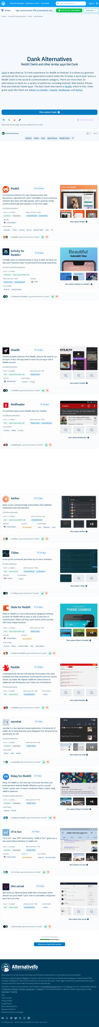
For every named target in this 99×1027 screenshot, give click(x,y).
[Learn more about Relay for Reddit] (6, 776)
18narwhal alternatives (10, 738)
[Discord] (2, 1018)
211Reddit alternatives (10, 208)
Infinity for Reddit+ (39, 89)
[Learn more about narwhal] (6, 722)
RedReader (65, 89)
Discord (69, 986)
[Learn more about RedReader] (6, 405)
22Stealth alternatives (10, 367)
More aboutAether (77, 531)
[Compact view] (90, 133)
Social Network (32, 216)
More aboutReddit (77, 222)
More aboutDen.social (77, 919)
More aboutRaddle (77, 700)
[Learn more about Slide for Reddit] (6, 608)
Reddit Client (8, 282)
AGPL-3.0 (25, 275)
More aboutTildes (78, 586)
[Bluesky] (15, 1018)
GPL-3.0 (21, 374)
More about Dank (48, 112)
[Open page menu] (97, 3)
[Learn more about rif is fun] (6, 832)
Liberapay (5, 992)
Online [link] (36, 138)
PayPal (14, 992)
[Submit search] (58, 3)
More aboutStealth (77, 383)
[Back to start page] (4, 3)
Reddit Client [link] (64, 138)
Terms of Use (6, 998)
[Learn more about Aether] (6, 499)
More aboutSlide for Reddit (78, 640)
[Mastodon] (11, 1018)
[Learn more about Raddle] (6, 668)
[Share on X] (9, 120)
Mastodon (7, 989)
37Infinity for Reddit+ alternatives (14, 267)
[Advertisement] (49, 35)
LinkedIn (40, 989)
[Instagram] (24, 1018)
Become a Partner (8, 1009)
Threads (22, 989)
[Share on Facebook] (4, 120)
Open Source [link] (52, 138)
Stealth (53, 89)
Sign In (91, 3)
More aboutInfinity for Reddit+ (77, 284)
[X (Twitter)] (7, 1018)
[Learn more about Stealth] (6, 350)
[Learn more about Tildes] (6, 553)
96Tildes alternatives (10, 564)
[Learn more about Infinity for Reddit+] (6, 251)
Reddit (68, 86)
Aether (79, 89)
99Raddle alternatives (10, 687)
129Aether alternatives (10, 512)
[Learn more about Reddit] (6, 189)
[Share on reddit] (14, 120)
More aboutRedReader (77, 437)
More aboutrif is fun (78, 865)
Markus (25, 978)
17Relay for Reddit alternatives (13, 796)
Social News (43, 216)
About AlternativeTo (9, 1006)
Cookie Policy (6, 1003)
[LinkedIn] (29, 1018)
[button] (78, 197)
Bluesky (15, 989)
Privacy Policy (6, 1001)
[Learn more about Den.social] (6, 886)
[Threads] (20, 1018)
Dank (4, 72)
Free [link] (43, 138)
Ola (18, 978)
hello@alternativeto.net (51, 986)
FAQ (3, 995)
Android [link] (28, 138)
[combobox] (71, 3)
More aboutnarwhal (77, 755)
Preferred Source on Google (12, 1012)
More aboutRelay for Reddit (78, 809)
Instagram (30, 989)
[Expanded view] (87, 133)
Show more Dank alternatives (49, 944)
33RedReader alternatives (11, 415)
